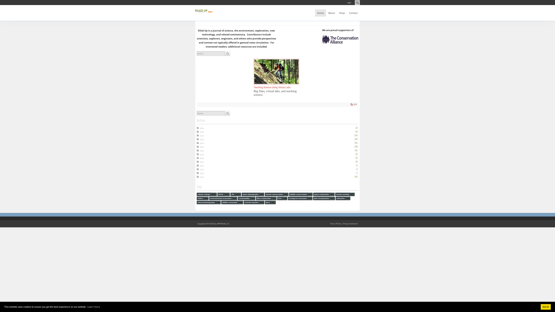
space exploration (323, 194)
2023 (202, 140)
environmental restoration (222, 198)
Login (349, 2)
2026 (202, 128)
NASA (223, 194)
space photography (252, 194)
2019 (202, 155)
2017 (202, 162)
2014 (202, 173)
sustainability (246, 198)
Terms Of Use (335, 223)
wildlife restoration (231, 202)
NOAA (202, 198)
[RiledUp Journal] (203, 11)
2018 (202, 158)
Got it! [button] (546, 307)
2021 (202, 147)
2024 (202, 136)
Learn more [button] (93, 306)
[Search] (227, 53)
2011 (202, 177)
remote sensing (344, 194)
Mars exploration (266, 198)
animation (342, 198)
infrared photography (208, 202)
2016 (202, 166)
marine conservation (276, 194)
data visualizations (323, 198)
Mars (270, 202)
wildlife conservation (300, 194)
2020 (202, 151)
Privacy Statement (350, 223)
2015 (202, 170)
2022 (202, 143)
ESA (282, 198)
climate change (206, 194)
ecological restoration (300, 198)
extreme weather (254, 202)
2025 (202, 132)
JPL (235, 194)
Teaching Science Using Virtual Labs (276, 71)
